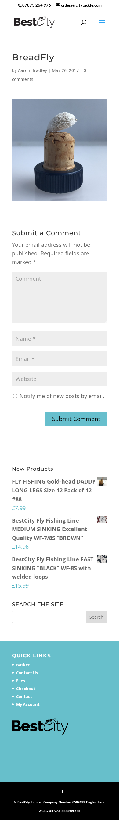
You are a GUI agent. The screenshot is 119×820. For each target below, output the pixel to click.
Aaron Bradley (32, 70)
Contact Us (27, 672)
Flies (20, 680)
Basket (23, 664)
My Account (28, 704)
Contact (24, 696)
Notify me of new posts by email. (62, 396)
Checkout (25, 688)
